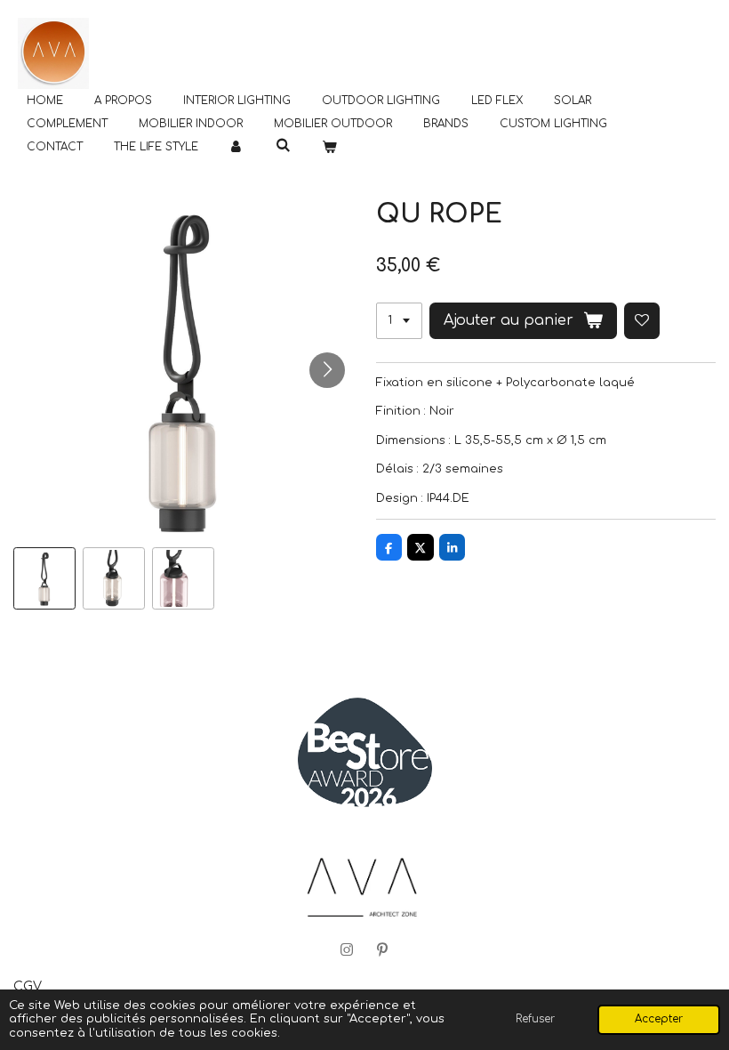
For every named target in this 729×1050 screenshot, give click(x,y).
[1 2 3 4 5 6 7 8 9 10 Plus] (399, 321)
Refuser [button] (535, 1019)
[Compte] (236, 146)
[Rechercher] (283, 145)
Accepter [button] (659, 1019)
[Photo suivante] (327, 370)
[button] (44, 578)
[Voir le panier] (329, 146)
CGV (27, 986)
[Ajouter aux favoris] (642, 321)
